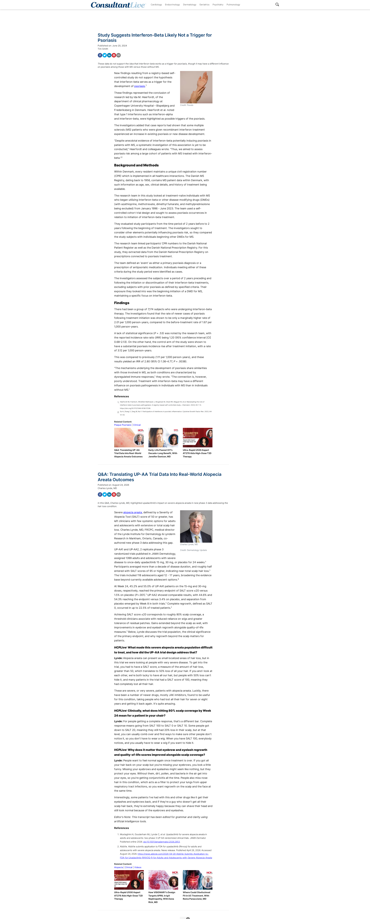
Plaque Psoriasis (122, 424)
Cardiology (156, 4)
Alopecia (118, 867)
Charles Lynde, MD (107, 488)
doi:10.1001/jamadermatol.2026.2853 (161, 841)
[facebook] (100, 55)
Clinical (137, 424)
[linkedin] (109, 55)
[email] (118, 55)
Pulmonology (233, 4)
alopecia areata (132, 512)
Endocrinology (172, 4)
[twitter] (104, 55)
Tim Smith (103, 48)
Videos (137, 867)
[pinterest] (114, 55)
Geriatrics (204, 4)
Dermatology (189, 4)
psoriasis (139, 86)
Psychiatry (218, 4)
